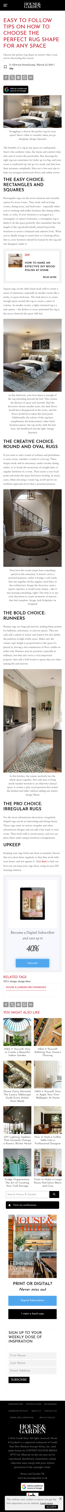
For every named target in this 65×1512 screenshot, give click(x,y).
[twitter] (12, 77)
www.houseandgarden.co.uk (32, 1478)
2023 (6, 981)
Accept (51, 1507)
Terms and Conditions (21, 1417)
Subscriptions (15, 1404)
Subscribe (33, 963)
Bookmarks (50, 1404)
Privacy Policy (47, 1417)
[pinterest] (18, 78)
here (44, 861)
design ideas (24, 981)
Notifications (33, 1404)
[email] (30, 78)
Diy (12, 69)
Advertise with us (18, 1411)
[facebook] (6, 78)
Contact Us (50, 1411)
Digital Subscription (32, 1300)
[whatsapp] (24, 78)
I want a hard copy (32, 1313)
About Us (36, 1411)
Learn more (46, 1503)
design (14, 981)
